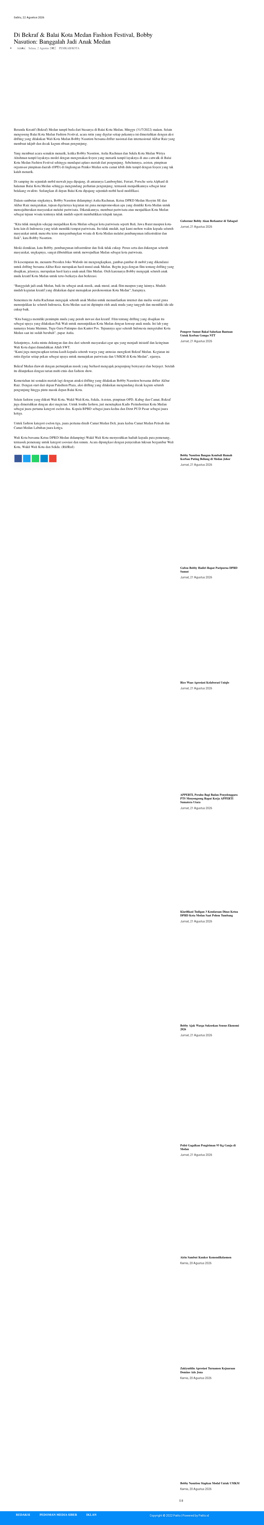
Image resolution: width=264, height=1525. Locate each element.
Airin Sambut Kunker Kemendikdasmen (205, 1257)
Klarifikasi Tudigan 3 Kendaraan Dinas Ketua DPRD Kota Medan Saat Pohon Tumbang (209, 913)
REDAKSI (23, 1514)
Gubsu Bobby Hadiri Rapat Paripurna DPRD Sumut (208, 570)
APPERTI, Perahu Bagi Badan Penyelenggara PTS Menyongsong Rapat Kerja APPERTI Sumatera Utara (209, 798)
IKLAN (91, 1514)
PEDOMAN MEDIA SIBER (58, 1514)
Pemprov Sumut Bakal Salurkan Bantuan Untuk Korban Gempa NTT (206, 333)
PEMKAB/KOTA (69, 48)
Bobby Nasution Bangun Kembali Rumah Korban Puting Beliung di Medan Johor (206, 457)
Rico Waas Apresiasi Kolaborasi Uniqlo (204, 682)
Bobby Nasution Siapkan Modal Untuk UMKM (209, 1483)
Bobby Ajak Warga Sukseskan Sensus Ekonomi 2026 (209, 1027)
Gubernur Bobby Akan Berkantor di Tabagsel (209, 221)
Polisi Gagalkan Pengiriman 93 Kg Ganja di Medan (208, 1147)
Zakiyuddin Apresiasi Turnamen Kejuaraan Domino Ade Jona (207, 1370)
